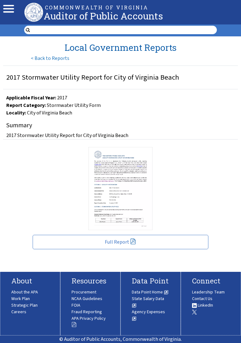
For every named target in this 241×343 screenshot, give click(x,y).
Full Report (117, 242)
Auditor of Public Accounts (103, 16)
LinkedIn (205, 305)
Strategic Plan (24, 305)
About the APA (24, 292)
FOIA (76, 305)
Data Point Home (148, 292)
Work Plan (20, 299)
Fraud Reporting (87, 312)
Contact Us (202, 299)
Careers (18, 312)
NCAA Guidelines (87, 299)
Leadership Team (208, 292)
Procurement (84, 292)
